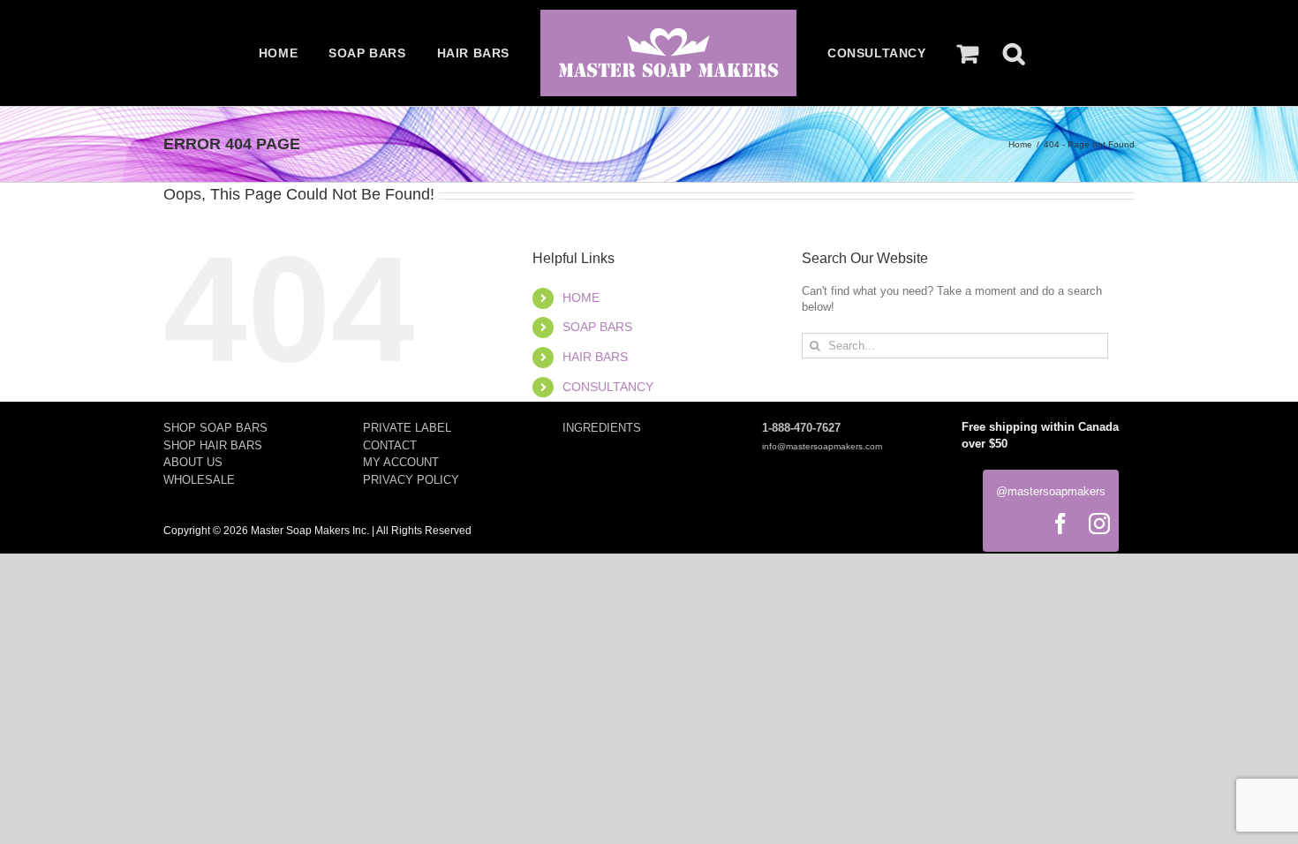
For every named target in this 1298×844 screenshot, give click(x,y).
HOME (581, 297)
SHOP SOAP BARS (215, 427)
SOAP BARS (597, 327)
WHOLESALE (199, 479)
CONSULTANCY (607, 387)
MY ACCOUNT (401, 462)
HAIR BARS (595, 357)
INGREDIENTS (601, 427)
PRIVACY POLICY (411, 479)
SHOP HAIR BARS (212, 445)
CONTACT (390, 445)
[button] (1013, 53)
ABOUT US (193, 462)
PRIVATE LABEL (407, 427)
